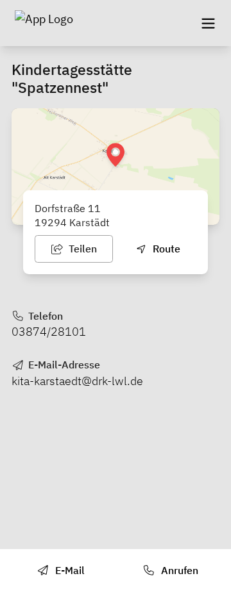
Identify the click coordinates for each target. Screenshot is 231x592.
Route (165, 248)
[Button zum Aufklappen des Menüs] (208, 23)
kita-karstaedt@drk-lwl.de (77, 381)
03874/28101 (49, 331)
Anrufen (178, 570)
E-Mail (69, 570)
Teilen (81, 248)
